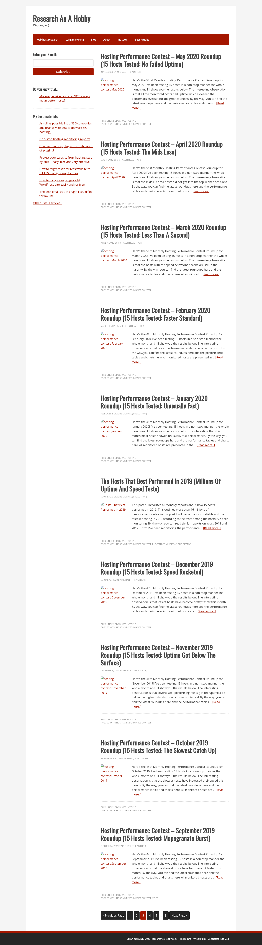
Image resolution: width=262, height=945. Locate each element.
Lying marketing (74, 39)
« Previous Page (113, 915)
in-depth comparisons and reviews (171, 544)
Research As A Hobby (62, 18)
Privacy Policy (199, 938)
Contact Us (213, 938)
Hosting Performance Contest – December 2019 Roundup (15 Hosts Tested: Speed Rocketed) (157, 567)
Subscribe (63, 71)
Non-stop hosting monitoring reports (64, 139)
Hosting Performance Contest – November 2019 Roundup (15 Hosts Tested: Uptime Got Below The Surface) (158, 654)
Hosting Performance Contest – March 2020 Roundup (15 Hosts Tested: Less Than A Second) (163, 230)
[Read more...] (201, 191)
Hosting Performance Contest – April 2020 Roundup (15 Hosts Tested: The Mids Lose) (162, 147)
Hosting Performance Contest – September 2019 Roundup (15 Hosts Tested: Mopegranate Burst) (158, 834)
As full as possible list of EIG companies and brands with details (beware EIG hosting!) (65, 127)
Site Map (224, 938)
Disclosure (185, 938)
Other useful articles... (47, 203)
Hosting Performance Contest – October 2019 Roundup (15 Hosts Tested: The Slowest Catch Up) (158, 746)
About (106, 39)
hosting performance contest (133, 124)
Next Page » (179, 915)
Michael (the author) (129, 71)
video (155, 898)
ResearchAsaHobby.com (164, 938)
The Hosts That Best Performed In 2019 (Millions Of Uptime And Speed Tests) (161, 484)
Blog (93, 39)
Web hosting (129, 120)
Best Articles (142, 39)
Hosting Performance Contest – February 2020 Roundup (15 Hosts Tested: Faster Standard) (155, 313)
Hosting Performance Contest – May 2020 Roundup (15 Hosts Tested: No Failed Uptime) (161, 59)
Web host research (47, 39)
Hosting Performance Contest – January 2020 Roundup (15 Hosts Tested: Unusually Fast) (154, 401)
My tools (122, 39)
